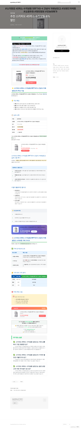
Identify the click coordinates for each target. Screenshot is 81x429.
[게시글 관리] (17, 382)
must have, (67, 65)
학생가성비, (54, 70)
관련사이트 (64, 424)
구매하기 (34, 231)
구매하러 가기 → (25, 150)
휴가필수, (59, 69)
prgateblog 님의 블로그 (15, 2)
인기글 (57, 77)
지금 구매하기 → (31, 82)
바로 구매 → (42, 315)
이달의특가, (67, 70)
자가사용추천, (55, 65)
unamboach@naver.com (31, 329)
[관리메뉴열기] (79, 2)
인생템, (54, 67)
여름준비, (62, 69)
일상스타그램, (59, 70)
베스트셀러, (67, 69)
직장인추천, (61, 67)
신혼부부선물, (55, 72)
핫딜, (56, 69)
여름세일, (67, 67)
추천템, (54, 69)
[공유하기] (16, 382)
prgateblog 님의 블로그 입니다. (17, 400)
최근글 (54, 77)
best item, (62, 65)
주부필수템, (63, 70)
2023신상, (57, 67)
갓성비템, (59, 65)
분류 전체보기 (56, 57)
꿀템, (65, 69)
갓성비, (64, 67)
